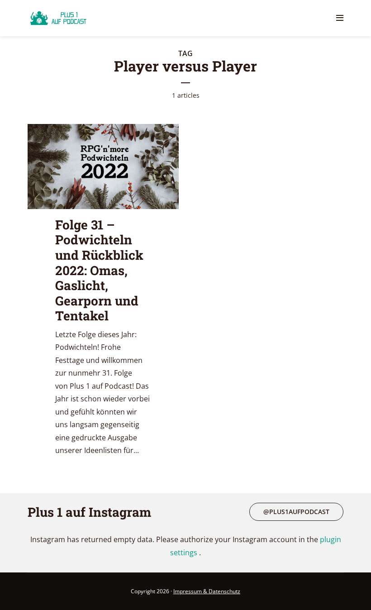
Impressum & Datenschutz (206, 591)
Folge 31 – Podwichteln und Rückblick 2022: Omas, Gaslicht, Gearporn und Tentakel (99, 270)
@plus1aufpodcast (296, 511)
